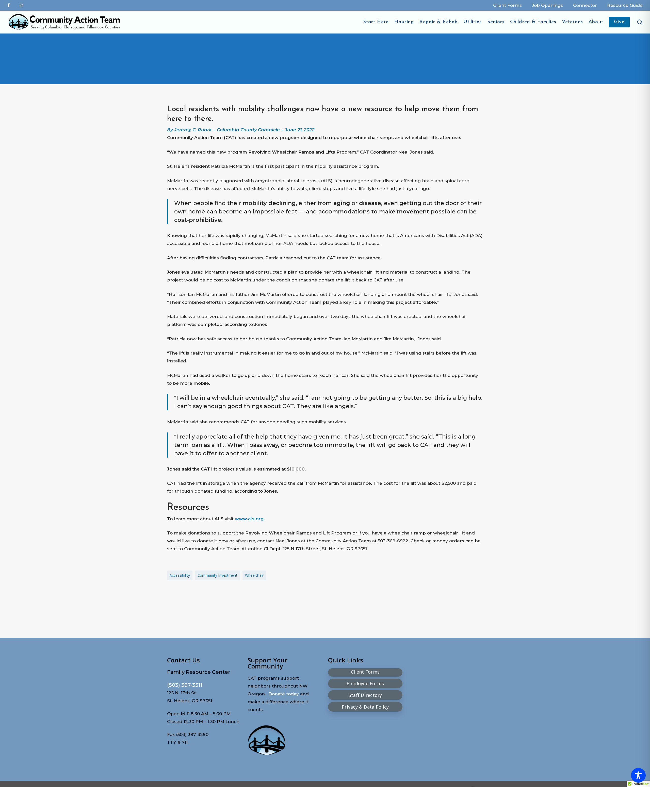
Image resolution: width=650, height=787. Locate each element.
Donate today (283, 693)
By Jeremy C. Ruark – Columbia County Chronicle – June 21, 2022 (241, 129)
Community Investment (217, 575)
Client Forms (365, 672)
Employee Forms (365, 683)
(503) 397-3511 (184, 685)
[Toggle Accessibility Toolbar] (638, 775)
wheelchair (254, 575)
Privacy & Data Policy (365, 707)
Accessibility (180, 575)
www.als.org (249, 518)
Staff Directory (365, 695)
